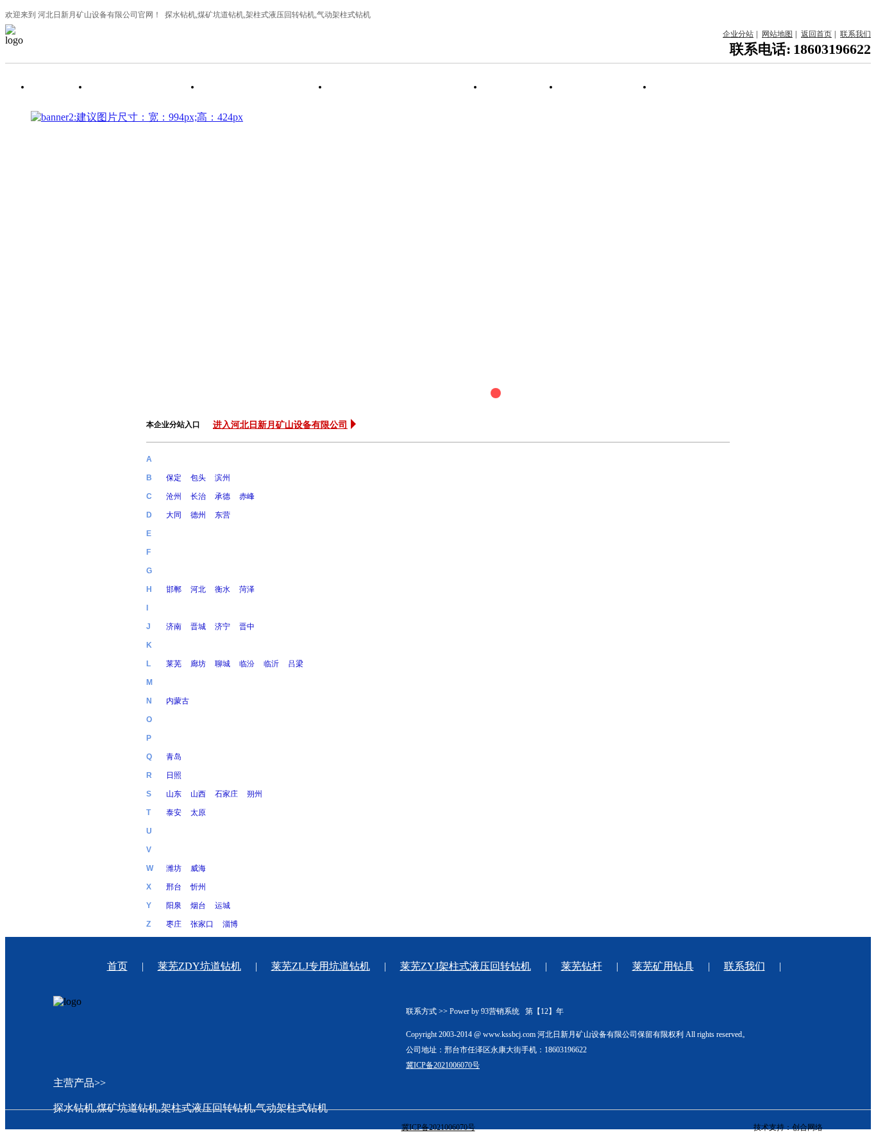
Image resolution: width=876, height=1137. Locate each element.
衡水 (222, 589)
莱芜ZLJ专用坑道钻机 (255, 87)
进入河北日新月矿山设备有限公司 (280, 424)
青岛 (173, 756)
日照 (173, 775)
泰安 (173, 812)
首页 (50, 87)
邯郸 (173, 589)
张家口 (202, 924)
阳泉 (173, 905)
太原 (198, 812)
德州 (198, 514)
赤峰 (247, 496)
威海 (198, 868)
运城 (222, 905)
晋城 (198, 626)
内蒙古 (177, 700)
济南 (173, 626)
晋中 (247, 626)
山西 (198, 793)
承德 (222, 496)
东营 (222, 514)
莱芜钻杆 (512, 87)
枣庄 (173, 924)
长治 (198, 496)
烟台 (198, 905)
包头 (198, 477)
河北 (198, 589)
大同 (173, 514)
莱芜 (173, 663)
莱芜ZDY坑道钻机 (135, 87)
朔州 (254, 793)
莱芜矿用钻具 (596, 87)
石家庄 (226, 793)
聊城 (222, 663)
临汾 (247, 663)
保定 (173, 477)
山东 (173, 793)
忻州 (198, 886)
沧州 (173, 496)
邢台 (173, 886)
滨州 (222, 477)
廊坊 (198, 663)
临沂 (271, 663)
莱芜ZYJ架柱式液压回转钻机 (396, 87)
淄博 (230, 924)
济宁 (222, 626)
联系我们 (681, 87)
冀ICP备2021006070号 (443, 1065)
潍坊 (173, 868)
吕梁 (295, 663)
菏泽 (247, 589)
